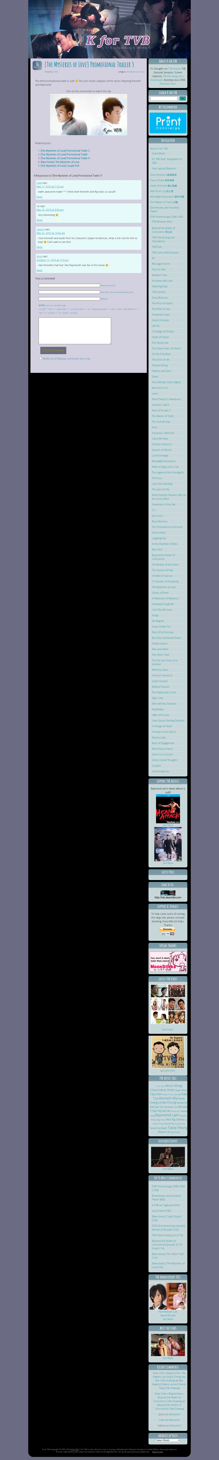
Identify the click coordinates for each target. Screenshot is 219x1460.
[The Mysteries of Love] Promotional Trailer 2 (65, 150)
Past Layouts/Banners (164, 168)
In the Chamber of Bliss (165, 543)
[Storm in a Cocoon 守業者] (159, 1023)
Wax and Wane (160, 649)
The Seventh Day (161, 421)
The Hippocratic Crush (164, 692)
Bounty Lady (158, 737)
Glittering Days (160, 286)
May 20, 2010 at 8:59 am (50, 209)
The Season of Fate (162, 570)
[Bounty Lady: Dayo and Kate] (168, 1166)
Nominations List (168, 1311)
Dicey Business (160, 297)
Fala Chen (156, 1094)
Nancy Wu (176, 1111)
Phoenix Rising (160, 365)
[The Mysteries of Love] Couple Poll (60, 165)
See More (168, 825)
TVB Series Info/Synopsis (165, 252)
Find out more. (168, 83)
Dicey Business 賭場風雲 (163, 174)
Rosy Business (160, 521)
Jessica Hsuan (168, 1094)
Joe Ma (177, 1094)
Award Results (168, 1315)
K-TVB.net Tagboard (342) (165, 1205)
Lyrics (155, 393)
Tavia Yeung (178, 1127)
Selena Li (181, 1119)
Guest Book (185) (161, 1210)
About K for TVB (159, 148)
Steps (155, 376)
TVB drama (174, 68)
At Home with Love (162, 280)
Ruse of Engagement (163, 743)
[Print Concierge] (167, 132)
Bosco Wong (173, 1086)
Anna (39, 256)
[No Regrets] (168, 1067)
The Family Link (160, 342)
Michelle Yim (170, 1106)
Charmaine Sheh (162, 1090)
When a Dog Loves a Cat (165, 466)
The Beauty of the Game (165, 564)
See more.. (168, 1029)
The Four (157, 478)
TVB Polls (157, 246)
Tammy (40, 229)
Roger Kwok (161, 1120)
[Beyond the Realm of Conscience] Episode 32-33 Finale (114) (167, 1244)
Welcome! (174, 1414)
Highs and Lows (160, 715)
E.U (154, 510)
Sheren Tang (158, 1124)
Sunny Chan (180, 1123)
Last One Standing (162, 483)
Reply (39, 196)
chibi (39, 182)
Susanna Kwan (158, 1128)
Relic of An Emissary (163, 632)
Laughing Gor (159, 538)
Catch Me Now (160, 438)
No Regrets (158, 621)
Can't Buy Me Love (162, 609)
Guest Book (158, 153)
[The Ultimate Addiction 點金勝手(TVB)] (159, 996)
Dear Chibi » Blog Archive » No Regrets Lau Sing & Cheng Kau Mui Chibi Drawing (169, 1376)
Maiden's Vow (159, 275)
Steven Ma (169, 1123)
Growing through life (163, 604)
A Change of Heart (162, 726)
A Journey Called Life (163, 433)
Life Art (155, 325)
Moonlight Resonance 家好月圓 (167, 196)
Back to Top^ (157, 1451)
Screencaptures (160, 771)
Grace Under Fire (161, 626)
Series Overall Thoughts (165, 760)
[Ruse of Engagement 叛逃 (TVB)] (176, 1009)
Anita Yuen (160, 1086)
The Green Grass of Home (166, 348)
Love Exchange (160, 455)
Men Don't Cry (160, 387)
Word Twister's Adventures (166, 399)
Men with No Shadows (164, 703)
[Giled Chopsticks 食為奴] (176, 1023)
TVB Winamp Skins (162, 221)
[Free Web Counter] (168, 1074)
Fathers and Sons (161, 371)
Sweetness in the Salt (163, 504)
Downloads (156, 80)
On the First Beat (161, 354)
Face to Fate (159, 269)
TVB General (158, 292)
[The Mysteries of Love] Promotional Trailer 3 (89, 64)
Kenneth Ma (168, 1098)
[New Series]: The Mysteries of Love (60, 162)
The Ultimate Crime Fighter (166, 382)
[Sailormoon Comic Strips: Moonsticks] (167, 970)
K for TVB (74, 1449)
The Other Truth (160, 654)
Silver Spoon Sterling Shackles (168, 720)
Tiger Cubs (157, 698)
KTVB (56, 71)
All (153, 258)
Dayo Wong (181, 1090)
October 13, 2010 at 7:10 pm (53, 260)
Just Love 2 (158, 515)
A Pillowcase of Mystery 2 (165, 598)
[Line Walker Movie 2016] (168, 860)
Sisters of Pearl (160, 592)
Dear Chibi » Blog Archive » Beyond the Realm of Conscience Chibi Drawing (168, 1397)
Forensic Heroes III (162, 675)
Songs (155, 615)
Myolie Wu (164, 1111)
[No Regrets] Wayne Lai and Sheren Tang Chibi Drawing (169, 1384)
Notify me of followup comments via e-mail (66, 358)
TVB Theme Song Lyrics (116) (167, 1235)
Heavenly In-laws (161, 314)
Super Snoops (160, 681)
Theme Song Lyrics (173, 76)
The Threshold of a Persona (167, 527)
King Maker (158, 709)
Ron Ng (170, 1119)
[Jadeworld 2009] (168, 1355)
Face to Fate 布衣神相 (162, 180)
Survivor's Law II (160, 404)
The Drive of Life (160, 359)
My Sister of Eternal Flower (166, 637)
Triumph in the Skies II (164, 731)
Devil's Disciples (160, 320)
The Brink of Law (161, 308)
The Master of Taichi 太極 (164, 202)
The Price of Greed (162, 303)
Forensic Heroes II (162, 444)
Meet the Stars (160, 669)
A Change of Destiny (163, 331)
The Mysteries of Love (135, 71)
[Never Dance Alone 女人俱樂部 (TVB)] (176, 996)
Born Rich (157, 549)
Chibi (161, 1420)
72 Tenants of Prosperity (165, 581)
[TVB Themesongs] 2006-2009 (166, 216)
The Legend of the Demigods (168, 472)
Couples (156, 765)
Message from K (161, 263)
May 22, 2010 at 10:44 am (51, 233)
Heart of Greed (160, 337)
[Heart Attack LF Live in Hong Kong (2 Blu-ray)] (168, 822)
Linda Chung (167, 1102)
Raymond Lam (167, 1114)
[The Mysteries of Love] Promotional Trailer (64, 154)
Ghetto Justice (159, 643)
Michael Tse (157, 1106)
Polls (154, 427)
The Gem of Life (160, 489)
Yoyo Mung (175, 1132)
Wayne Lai (163, 1131)
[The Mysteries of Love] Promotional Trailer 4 (65, 158)
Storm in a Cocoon (162, 754)
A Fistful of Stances (162, 575)
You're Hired (158, 532)
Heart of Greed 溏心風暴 (163, 185)
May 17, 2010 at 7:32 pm (50, 186)
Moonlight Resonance (164, 461)
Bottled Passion (160, 686)
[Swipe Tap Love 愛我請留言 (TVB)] (159, 1009)
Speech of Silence (161, 449)
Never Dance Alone (162, 748)
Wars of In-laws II (161, 410)
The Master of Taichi (163, 416)
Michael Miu (182, 1102)
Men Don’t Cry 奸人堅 (161, 191)
